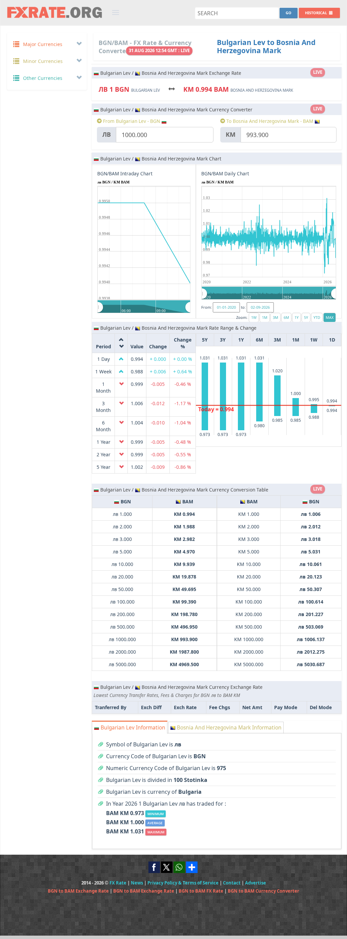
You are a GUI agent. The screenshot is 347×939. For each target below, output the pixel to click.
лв (106, 134)
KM (231, 134)
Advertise (255, 883)
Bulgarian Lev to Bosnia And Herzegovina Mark (266, 46)
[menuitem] (144, 307)
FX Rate (117, 883)
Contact (232, 883)
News (137, 883)
